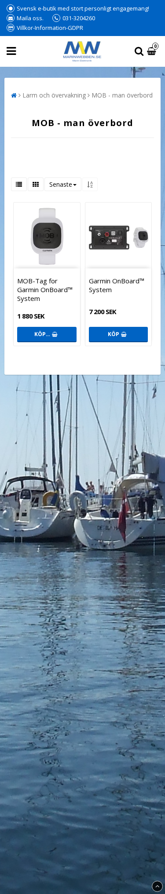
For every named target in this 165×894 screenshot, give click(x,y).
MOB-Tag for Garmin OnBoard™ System (45, 289)
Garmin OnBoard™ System (116, 285)
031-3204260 (78, 18)
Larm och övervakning (54, 95)
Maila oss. (30, 18)
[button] (152, 52)
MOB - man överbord (122, 95)
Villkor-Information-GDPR (50, 28)
